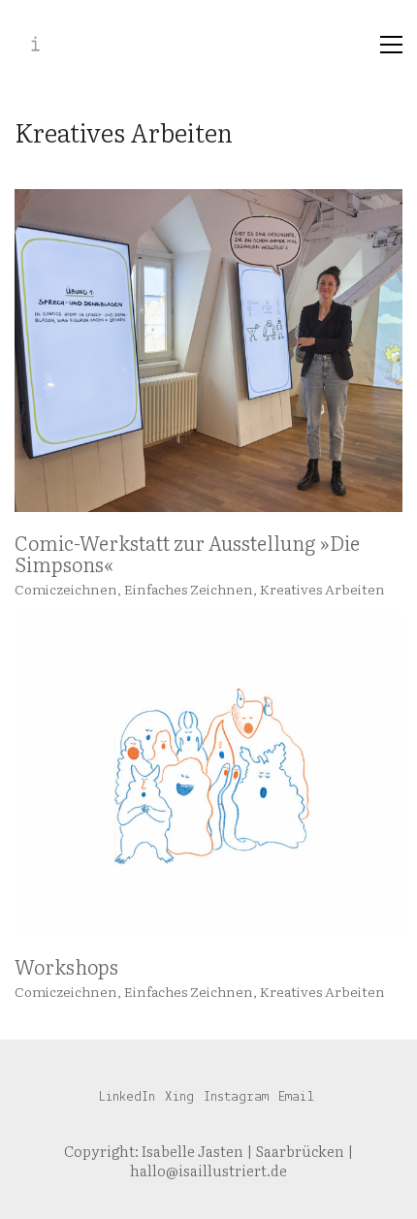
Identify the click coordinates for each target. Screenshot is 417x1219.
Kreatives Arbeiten (322, 588)
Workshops (66, 966)
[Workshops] (208, 774)
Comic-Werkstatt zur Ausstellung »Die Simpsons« (187, 552)
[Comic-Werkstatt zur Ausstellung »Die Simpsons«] (208, 350)
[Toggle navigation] (391, 44)
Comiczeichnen (66, 588)
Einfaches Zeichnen (188, 588)
